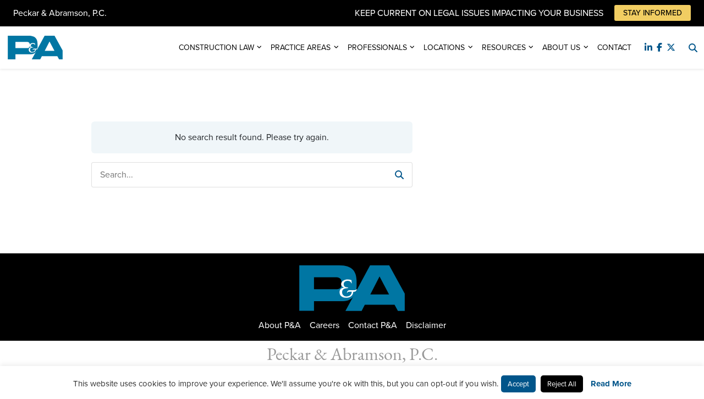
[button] (399, 175)
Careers (324, 325)
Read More (611, 384)
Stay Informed (652, 13)
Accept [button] (518, 384)
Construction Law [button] (216, 47)
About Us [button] (561, 47)
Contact (614, 47)
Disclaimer (426, 325)
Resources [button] (504, 47)
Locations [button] (444, 47)
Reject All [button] (561, 384)
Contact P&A (372, 325)
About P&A (279, 325)
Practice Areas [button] (301, 47)
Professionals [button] (377, 47)
